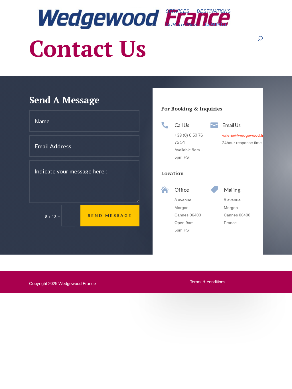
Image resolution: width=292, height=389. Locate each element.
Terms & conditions (208, 281)
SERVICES (177, 11)
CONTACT (216, 25)
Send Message (110, 215)
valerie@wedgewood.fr (242, 135)
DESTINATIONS (214, 11)
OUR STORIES (181, 25)
